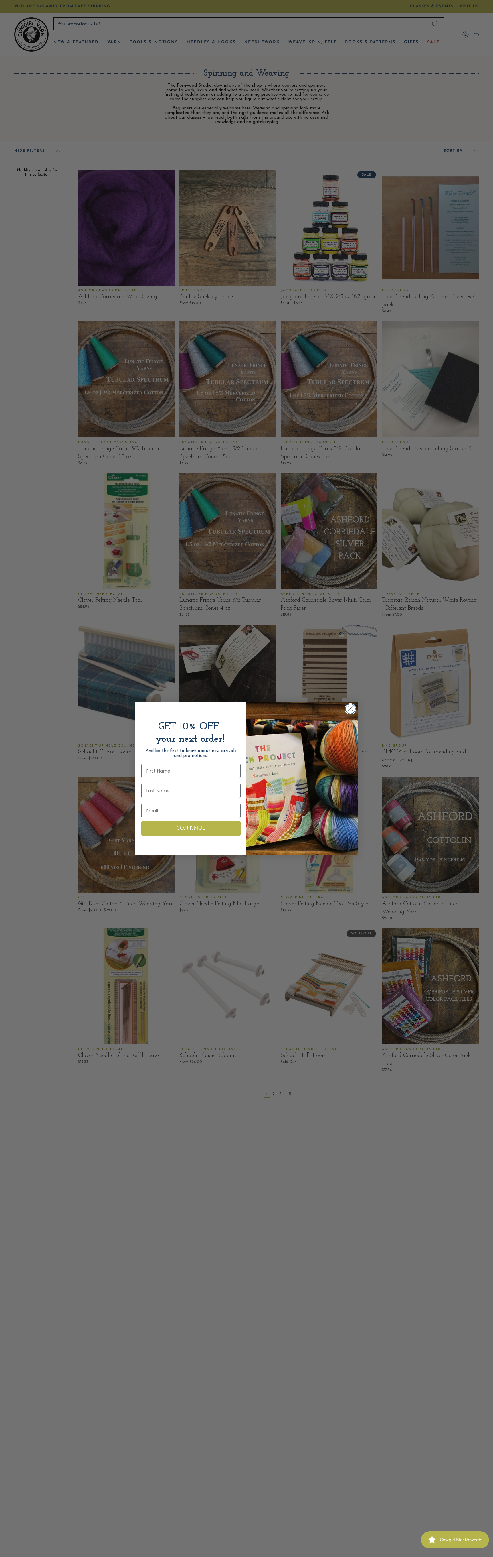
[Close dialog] (350, 709)
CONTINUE (190, 828)
